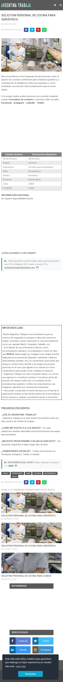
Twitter (40, 103)
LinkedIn (30, 103)
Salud (14, 476)
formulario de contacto (21, 99)
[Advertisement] (31, 128)
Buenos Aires (17, 473)
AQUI (10, 466)
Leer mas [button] (21, 666)
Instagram (19, 103)
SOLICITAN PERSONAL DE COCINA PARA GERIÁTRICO (28, 515)
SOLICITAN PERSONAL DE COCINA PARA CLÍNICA (26, 576)
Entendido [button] (30, 674)
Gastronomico (50, 473)
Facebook (6, 103)
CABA (28, 473)
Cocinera (37, 473)
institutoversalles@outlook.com (19, 267)
